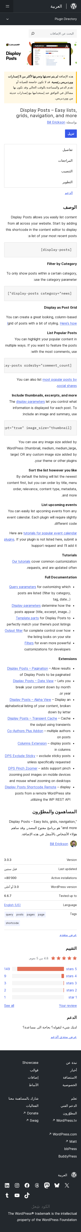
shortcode (12, 923)
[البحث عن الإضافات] (33, 33)
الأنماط (33, 1085)
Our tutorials (21, 561)
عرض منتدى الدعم (64, 1037)
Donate (30, 1113)
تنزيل (71, 133)
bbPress (70, 1149)
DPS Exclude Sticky (20, 756)
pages (31, 914)
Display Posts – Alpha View (30, 699)
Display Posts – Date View (33, 681)
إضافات (33, 1077)
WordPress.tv (64, 1120)
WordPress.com (63, 1134)
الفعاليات (32, 1106)
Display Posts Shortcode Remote (30, 787)
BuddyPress (67, 1156)
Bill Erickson (56, 122)
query (9, 914)
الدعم (69, 193)
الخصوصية (70, 1085)
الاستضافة (70, 1077)
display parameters (30, 401)
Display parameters (26, 605)
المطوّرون (70, 1113)
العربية (62, 1175)
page (41, 914)
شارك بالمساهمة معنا (23, 1098)
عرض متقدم (68, 935)
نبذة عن (71, 1062)
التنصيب (66, 171)
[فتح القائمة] (6, 6)
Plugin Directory (66, 19)
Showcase (30, 1062)
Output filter (14, 630)
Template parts (27, 618)
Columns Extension (32, 743)
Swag (32, 1120)
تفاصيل (67, 150)
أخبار (73, 1070)
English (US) (12, 905)
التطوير (67, 182)
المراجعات (65, 160)
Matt (71, 1141)
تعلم (74, 1098)
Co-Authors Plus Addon (25, 731)
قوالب (34, 1070)
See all (9, 1005)
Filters (29, 643)
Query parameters (22, 587)
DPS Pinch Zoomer (22, 768)
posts (19, 914)
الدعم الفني (69, 1106)
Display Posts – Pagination (27, 668)
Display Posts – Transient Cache (32, 718)
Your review (68, 1005)
